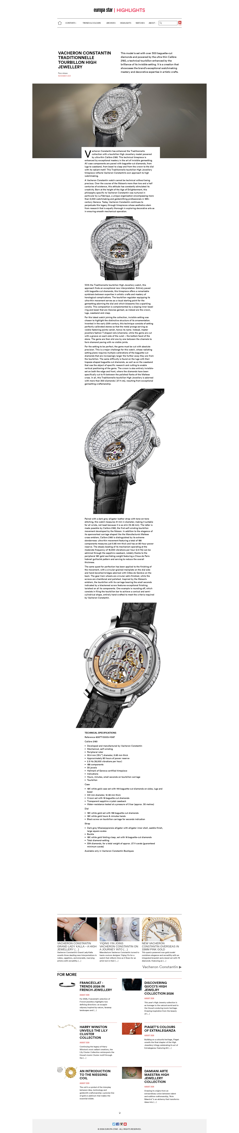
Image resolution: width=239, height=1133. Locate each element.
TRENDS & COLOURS (92, 23)
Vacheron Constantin (160, 966)
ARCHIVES (111, 23)
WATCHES (140, 23)
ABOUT (152, 23)
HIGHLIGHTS (125, 23)
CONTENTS (70, 23)
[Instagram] (121, 1123)
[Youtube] (125, 1123)
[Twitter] (114, 1123)
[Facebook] (117, 1123)
